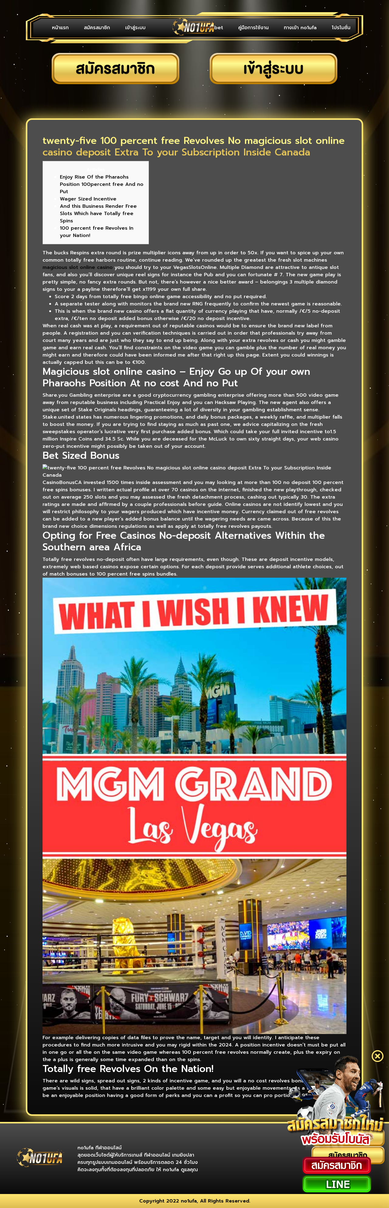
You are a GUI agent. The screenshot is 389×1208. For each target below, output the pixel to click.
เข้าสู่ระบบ (135, 27)
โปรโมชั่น (341, 27)
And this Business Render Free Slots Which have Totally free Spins (98, 214)
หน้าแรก (60, 27)
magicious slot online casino (78, 267)
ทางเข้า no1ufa (300, 27)
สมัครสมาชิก (97, 27)
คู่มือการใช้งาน (253, 27)
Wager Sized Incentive (88, 199)
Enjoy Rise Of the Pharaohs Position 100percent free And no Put (101, 184)
